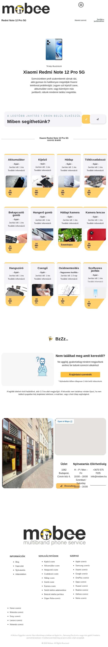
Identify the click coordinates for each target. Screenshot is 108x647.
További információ (16, 170)
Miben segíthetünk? (28, 121)
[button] (16, 193)
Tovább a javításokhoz (99, 20)
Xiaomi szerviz (80, 20)
